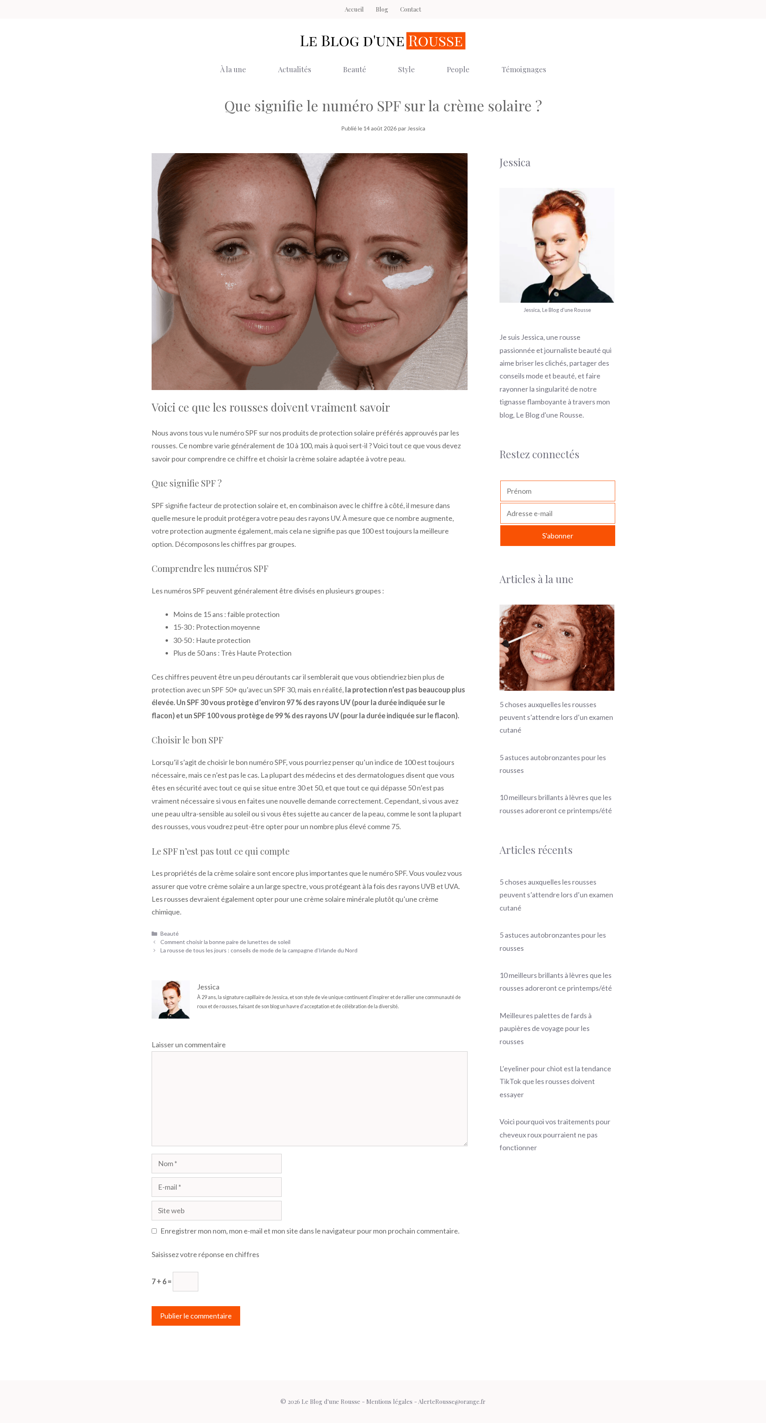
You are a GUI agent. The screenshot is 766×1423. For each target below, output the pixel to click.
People (458, 69)
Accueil (354, 9)
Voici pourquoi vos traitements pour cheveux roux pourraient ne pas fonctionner (554, 1134)
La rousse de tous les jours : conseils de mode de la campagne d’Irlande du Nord (258, 950)
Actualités (294, 69)
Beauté (354, 69)
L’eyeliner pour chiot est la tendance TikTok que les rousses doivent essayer (555, 1081)
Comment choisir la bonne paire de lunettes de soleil (225, 941)
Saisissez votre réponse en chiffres (205, 1254)
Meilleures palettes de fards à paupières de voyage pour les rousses (545, 1028)
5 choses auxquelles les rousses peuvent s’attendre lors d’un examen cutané (556, 717)
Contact (410, 9)
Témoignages (523, 69)
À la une (233, 69)
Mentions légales (389, 1401)
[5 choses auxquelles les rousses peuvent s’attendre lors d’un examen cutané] (556, 684)
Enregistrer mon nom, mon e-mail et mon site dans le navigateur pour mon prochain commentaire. (310, 1230)
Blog (382, 9)
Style (406, 69)
